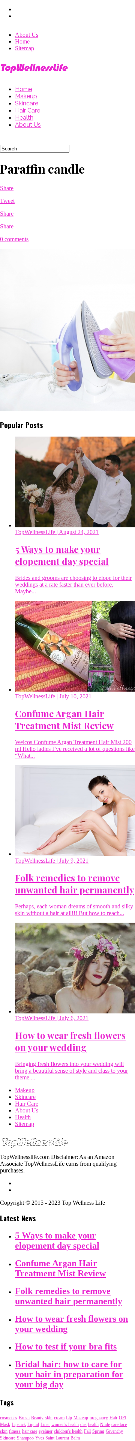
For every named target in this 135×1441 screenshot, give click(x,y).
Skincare (26, 103)
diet (83, 1424)
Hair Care (27, 110)
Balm (75, 1438)
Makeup (26, 96)
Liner (45, 1424)
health (93, 1424)
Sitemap (24, 48)
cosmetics (8, 1417)
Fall (87, 1431)
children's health (68, 1431)
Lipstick (19, 1424)
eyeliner (45, 1431)
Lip (69, 1417)
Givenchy (114, 1431)
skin (48, 1417)
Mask (5, 1424)
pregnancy (99, 1417)
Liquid (33, 1424)
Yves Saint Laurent (52, 1438)
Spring (98, 1431)
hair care (29, 1431)
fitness (15, 1431)
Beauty (37, 1417)
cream (59, 1417)
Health (24, 117)
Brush (24, 1417)
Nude (105, 1424)
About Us (26, 35)
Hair (113, 1417)
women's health (65, 1424)
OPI (122, 1417)
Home (22, 41)
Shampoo (25, 1438)
